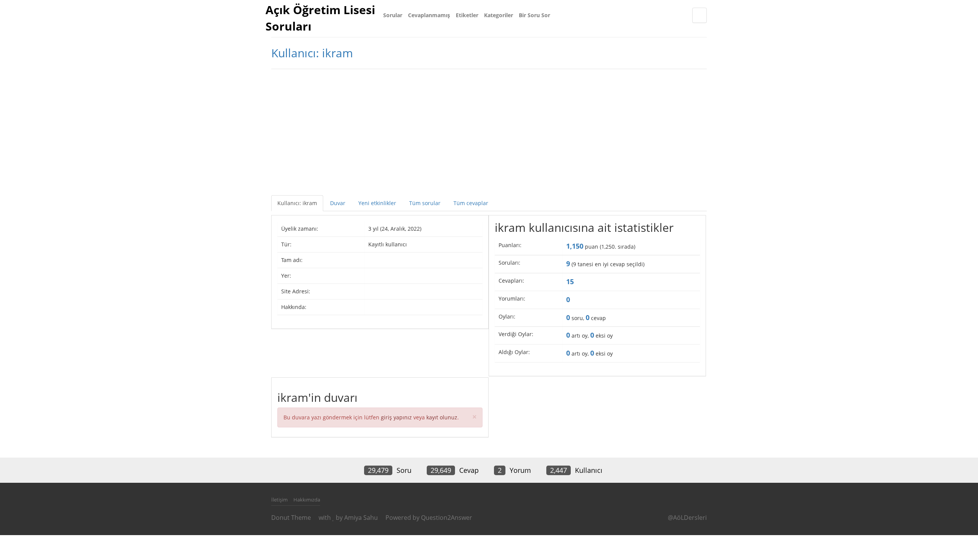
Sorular (392, 15)
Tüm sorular (424, 203)
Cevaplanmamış (429, 15)
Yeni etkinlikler (377, 203)
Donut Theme (291, 517)
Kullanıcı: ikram (297, 203)
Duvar (337, 203)
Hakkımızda (306, 499)
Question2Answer (446, 517)
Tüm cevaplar (470, 203)
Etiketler (467, 15)
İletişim (279, 499)
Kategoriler (498, 15)
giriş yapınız (396, 417)
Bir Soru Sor (534, 15)
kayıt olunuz (441, 417)
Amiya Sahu (361, 517)
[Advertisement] (489, 130)
